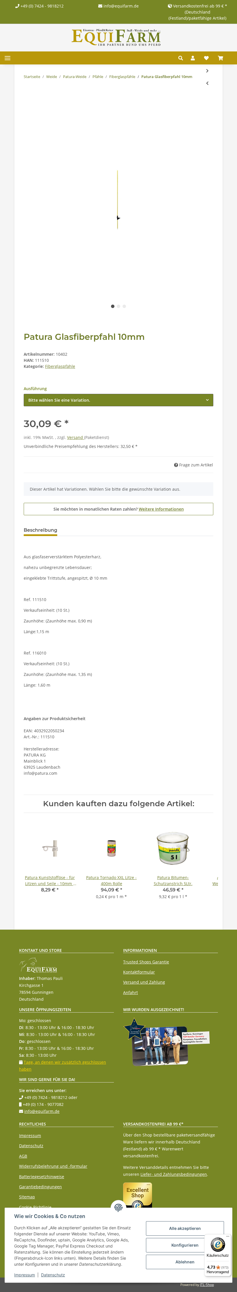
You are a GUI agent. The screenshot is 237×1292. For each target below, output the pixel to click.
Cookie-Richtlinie (35, 1207)
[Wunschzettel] (206, 58)
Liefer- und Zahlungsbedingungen (173, 1174)
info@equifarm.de (120, 6)
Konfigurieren (185, 1245)
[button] (182, 58)
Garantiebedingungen (40, 1186)
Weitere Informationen (161, 509)
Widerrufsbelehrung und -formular (53, 1166)
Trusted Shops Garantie (146, 962)
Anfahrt (130, 992)
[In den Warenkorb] (28, 102)
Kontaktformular (139, 972)
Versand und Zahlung (144, 982)
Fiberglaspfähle (60, 366)
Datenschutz (31, 1145)
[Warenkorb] (222, 58)
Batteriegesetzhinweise (41, 1176)
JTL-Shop (207, 1284)
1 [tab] (112, 306)
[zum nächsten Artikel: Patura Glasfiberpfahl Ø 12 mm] (207, 70)
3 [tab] (124, 306)
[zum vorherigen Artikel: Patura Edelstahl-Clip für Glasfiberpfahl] (207, 83)
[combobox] (118, 400)
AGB (23, 1156)
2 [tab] (118, 306)
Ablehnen (185, 1261)
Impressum (30, 1135)
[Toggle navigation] (7, 58)
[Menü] (227, 1237)
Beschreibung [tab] (40, 530)
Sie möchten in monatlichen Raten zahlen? (118, 509)
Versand (75, 437)
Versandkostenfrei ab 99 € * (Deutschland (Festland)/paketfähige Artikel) (198, 12)
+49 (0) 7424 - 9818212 (41, 6)
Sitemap (27, 1197)
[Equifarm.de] (116, 37)
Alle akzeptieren (185, 1228)
